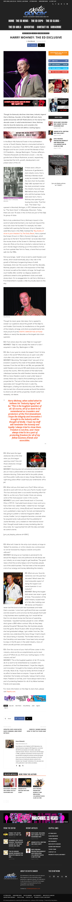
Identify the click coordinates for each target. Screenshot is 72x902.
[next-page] (7, 801)
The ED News (22, 21)
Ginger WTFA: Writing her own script (23, 790)
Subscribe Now (43, 1)
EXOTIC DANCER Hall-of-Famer (30, 332)
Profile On (7, 786)
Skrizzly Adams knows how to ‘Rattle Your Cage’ (36, 730)
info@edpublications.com (33, 888)
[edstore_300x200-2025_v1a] (58, 105)
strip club (11, 705)
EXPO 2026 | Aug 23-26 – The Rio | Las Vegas (16, 1)
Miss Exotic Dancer (54, 844)
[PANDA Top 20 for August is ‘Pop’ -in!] (6, 834)
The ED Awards (53, 838)
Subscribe (55, 27)
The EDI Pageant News (24, 786)
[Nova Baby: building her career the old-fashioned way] (10, 782)
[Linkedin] (20, 766)
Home (11, 21)
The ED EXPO (37, 21)
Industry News (26, 33)
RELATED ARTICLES (11, 774)
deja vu (6, 707)
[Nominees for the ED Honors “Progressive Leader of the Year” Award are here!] (6, 841)
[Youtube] (67, 4)
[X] (64, 4)
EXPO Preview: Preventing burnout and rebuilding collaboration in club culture (61, 142)
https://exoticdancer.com (21, 743)
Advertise (29, 27)
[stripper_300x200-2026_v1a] (58, 86)
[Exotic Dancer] (36, 11)
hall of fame (18, 705)
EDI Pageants (52, 841)
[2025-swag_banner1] (25, 103)
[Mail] (61, 4)
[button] (53, 4)
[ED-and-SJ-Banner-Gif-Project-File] (25, 134)
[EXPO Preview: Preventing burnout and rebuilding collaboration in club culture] (39, 782)
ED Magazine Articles (43, 33)
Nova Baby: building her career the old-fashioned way (10, 790)
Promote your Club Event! (56, 854)
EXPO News (36, 786)
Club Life (34, 33)
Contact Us (43, 27)
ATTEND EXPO (33, 1)
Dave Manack (31, 41)
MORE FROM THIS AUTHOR (27, 774)
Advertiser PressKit (54, 846)
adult (33, 705)
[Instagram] (58, 4)
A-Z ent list (52, 1)
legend (38, 705)
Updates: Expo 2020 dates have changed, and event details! (13, 731)
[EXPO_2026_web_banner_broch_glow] (36, 818)
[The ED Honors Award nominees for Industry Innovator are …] (6, 852)
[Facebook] (55, 4)
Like (66, 60)
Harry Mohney (26, 705)
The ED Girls (15, 27)
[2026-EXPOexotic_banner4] (25, 698)
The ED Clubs (52, 21)
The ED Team (52, 849)
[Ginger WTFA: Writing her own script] (24, 782)
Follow (65, 64)
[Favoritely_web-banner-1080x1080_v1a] (58, 165)
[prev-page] (5, 801)
